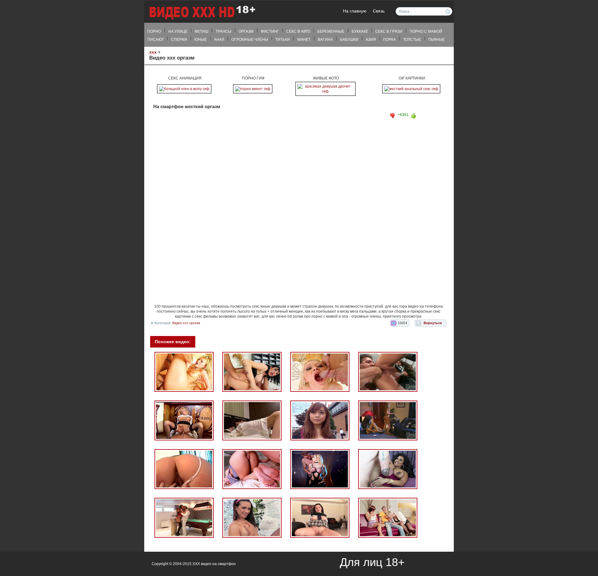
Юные (200, 39)
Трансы (223, 31)
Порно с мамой (426, 31)
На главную (355, 11)
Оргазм (246, 31)
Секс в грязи (388, 31)
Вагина (325, 39)
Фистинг (270, 31)
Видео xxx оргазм (186, 323)
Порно (154, 31)
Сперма (179, 39)
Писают (155, 39)
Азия (371, 39)
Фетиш (201, 31)
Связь (379, 11)
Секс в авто (298, 31)
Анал (219, 39)
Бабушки (349, 39)
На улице (177, 31)
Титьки (282, 39)
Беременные (330, 31)
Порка (389, 39)
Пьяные (436, 39)
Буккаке (360, 31)
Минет (304, 39)
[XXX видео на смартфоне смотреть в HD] (201, 12)
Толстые (412, 39)
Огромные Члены (249, 39)
